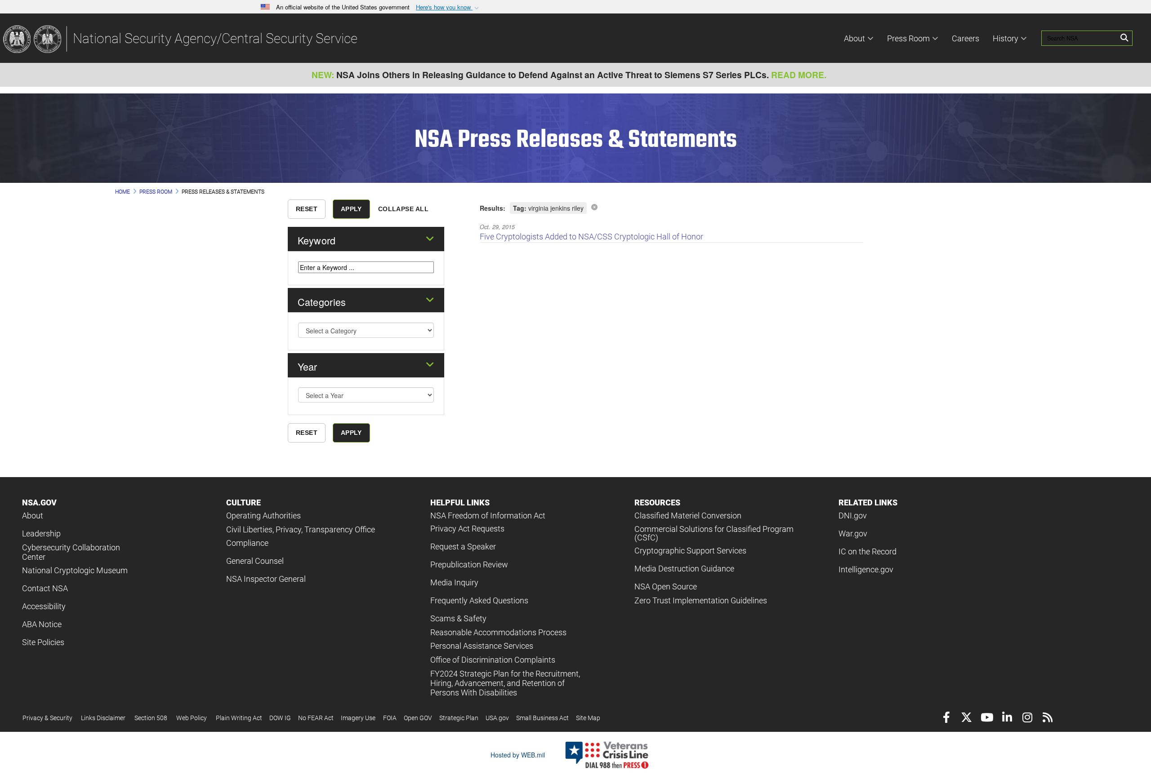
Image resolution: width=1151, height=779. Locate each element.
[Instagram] (1027, 718)
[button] (448, 7)
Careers (965, 38)
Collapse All (403, 208)
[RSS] (1047, 718)
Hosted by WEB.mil (518, 754)
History (1005, 38)
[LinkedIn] (1007, 718)
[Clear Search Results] (594, 206)
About (854, 38)
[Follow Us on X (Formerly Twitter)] (966, 718)
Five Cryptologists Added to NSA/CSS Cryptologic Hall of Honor (591, 236)
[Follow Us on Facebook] (946, 718)
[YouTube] (987, 718)
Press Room (908, 38)
